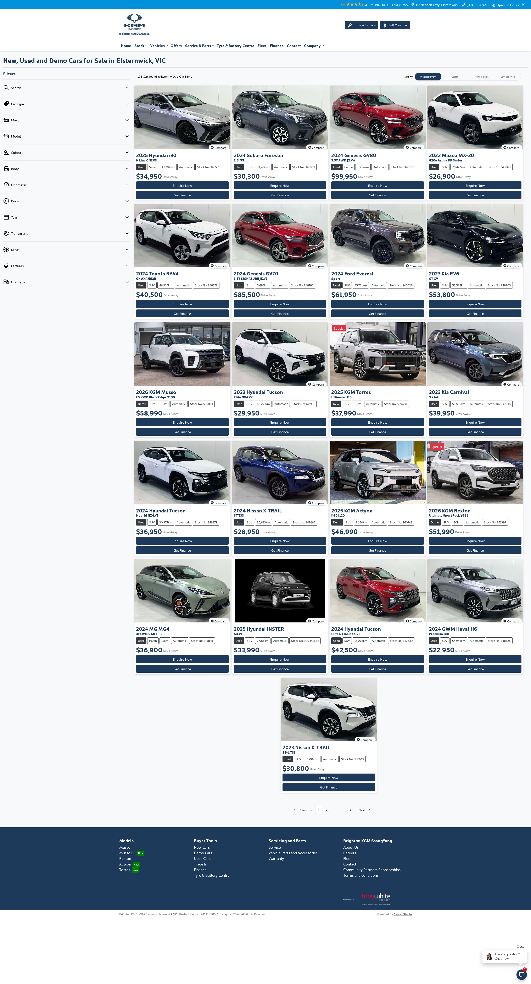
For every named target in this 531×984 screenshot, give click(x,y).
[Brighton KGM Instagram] (525, 4)
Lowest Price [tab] (508, 76)
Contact (294, 45)
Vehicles (157, 45)
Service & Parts (198, 45)
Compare (220, 147)
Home (126, 45)
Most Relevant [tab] (428, 76)
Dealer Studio (402, 914)
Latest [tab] (454, 76)
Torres (124, 869)
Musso (124, 847)
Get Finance (182, 195)
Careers (349, 852)
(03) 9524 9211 (478, 4)
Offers (176, 45)
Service (275, 847)
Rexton (125, 858)
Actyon (125, 864)
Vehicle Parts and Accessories (293, 852)
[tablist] (468, 77)
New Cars (202, 847)
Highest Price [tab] (481, 76)
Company (312, 45)
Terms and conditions (361, 875)
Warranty (276, 858)
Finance (277, 45)
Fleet (262, 45)
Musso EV (127, 852)
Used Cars (202, 858)
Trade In (200, 864)
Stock (139, 45)
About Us (351, 847)
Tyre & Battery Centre (235, 45)
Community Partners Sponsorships (372, 869)
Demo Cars (203, 852)
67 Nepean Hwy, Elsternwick (437, 4)
